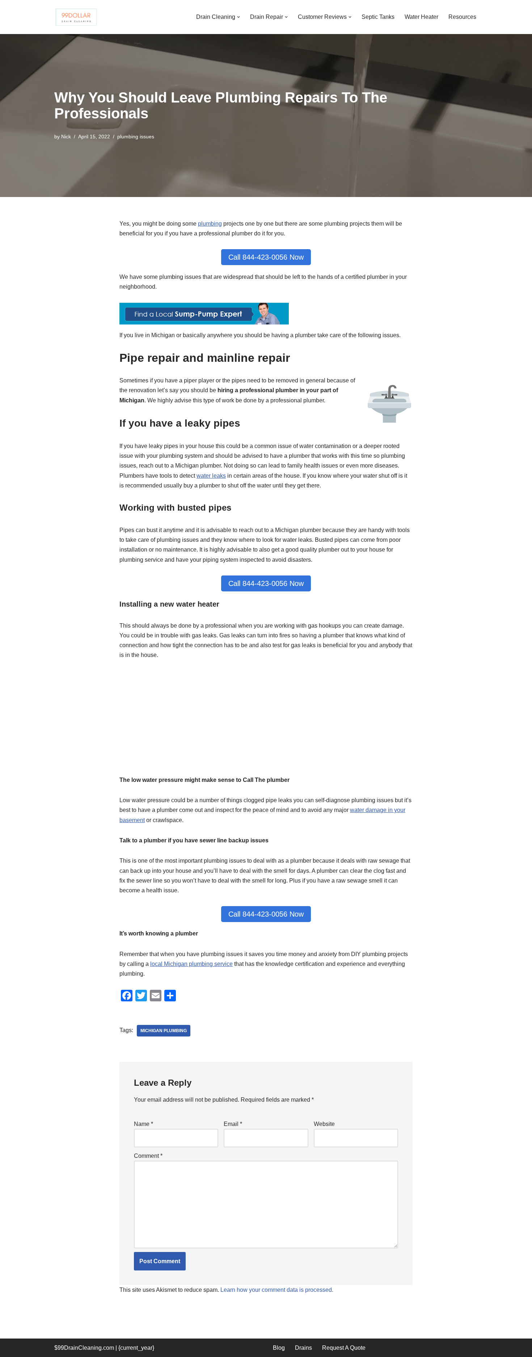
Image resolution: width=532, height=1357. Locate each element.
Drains (303, 1348)
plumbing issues (135, 136)
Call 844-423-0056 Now (266, 257)
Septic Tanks (378, 17)
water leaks (211, 476)
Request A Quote (344, 1348)
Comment (148, 1156)
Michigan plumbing (163, 1030)
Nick (66, 136)
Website (324, 1124)
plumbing (210, 224)
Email (233, 1124)
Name (143, 1124)
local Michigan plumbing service (191, 964)
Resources (462, 17)
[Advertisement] (266, 721)
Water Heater (421, 17)
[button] (238, 17)
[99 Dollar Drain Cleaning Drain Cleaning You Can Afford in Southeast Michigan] (76, 17)
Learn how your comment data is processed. (276, 1290)
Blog (279, 1348)
